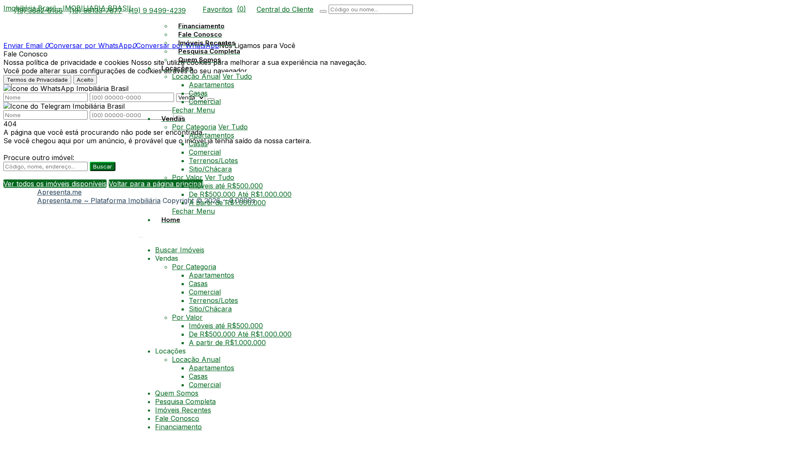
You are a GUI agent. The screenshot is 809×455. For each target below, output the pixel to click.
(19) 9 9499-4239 (157, 10)
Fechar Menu (193, 110)
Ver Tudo (237, 76)
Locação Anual (196, 76)
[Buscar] (323, 11)
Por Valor (187, 177)
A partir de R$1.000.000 (227, 202)
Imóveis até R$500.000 (226, 186)
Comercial (205, 101)
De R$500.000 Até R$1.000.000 (240, 194)
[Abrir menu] (140, 234)
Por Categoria (194, 127)
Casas (198, 93)
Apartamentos (211, 84)
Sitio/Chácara (210, 169)
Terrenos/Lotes (213, 160)
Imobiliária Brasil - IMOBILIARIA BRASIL (68, 8)
